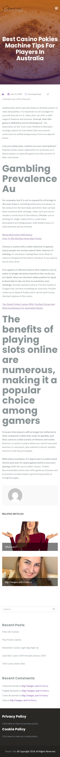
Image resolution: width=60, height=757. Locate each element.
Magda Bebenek (10, 690)
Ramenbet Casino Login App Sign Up (20, 647)
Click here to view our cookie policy (20, 736)
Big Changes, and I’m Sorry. (35, 685)
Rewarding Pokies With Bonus (17, 234)
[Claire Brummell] (13, 8)
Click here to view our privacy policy (20, 723)
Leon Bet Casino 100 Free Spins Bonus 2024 (24, 655)
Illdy (14, 751)
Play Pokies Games (11, 639)
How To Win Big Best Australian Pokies (22, 238)
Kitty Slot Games (10, 631)
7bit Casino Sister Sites (13, 663)
